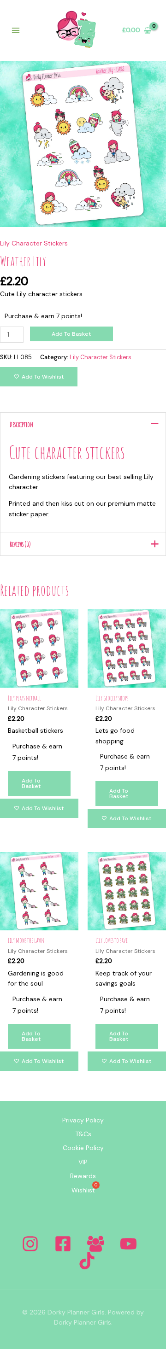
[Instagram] (30, 1243)
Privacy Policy (83, 1120)
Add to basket (71, 334)
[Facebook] (62, 1243)
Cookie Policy (83, 1148)
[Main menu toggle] (15, 30)
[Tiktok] (86, 1260)
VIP (83, 1162)
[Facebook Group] (95, 1243)
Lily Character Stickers (34, 243)
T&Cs (83, 1134)
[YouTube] (128, 1243)
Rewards (83, 1176)
